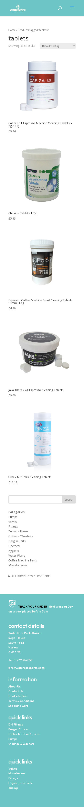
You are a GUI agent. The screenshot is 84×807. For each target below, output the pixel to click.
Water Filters (16, 555)
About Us (14, 686)
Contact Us (15, 691)
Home (12, 30)
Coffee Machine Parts (22, 560)
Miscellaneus (16, 773)
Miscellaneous (17, 565)
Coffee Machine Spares (24, 734)
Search (68, 499)
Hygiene (13, 551)
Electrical (14, 546)
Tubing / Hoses (18, 531)
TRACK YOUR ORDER (31, 606)
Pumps (13, 517)
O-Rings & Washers (21, 744)
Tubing (13, 788)
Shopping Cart (18, 706)
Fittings (13, 526)
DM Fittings (15, 724)
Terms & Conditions (21, 701)
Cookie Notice (17, 696)
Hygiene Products (20, 783)
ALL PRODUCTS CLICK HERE (30, 576)
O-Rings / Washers (20, 536)
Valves (12, 522)
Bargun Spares (18, 729)
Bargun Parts (17, 541)
